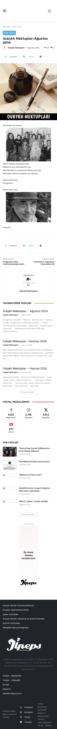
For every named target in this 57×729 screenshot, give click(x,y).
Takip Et (28, 409)
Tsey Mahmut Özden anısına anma (34, 461)
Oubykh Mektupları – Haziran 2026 (25, 368)
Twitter (27, 717)
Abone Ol (11, 423)
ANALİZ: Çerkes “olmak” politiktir (33, 501)
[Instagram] (21, 712)
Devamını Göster (27, 392)
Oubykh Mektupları (16, 48)
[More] (40, 56)
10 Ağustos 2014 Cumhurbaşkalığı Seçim (13, 263)
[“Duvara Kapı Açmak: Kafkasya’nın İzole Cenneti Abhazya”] (10, 452)
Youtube (28, 722)
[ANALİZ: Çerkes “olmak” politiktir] (10, 505)
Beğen (11, 409)
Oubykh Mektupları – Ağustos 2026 (25, 311)
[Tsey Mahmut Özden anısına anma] (10, 465)
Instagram (28, 712)
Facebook (28, 707)
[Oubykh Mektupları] (5, 48)
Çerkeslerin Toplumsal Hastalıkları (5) (44, 263)
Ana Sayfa (6, 26)
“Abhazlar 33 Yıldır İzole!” (30, 475)
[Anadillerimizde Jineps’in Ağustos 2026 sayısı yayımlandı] (10, 491)
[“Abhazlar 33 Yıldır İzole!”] (10, 478)
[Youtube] (21, 722)
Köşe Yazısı (16, 26)
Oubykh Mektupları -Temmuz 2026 (25, 341)
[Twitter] (21, 717)
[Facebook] (21, 707)
